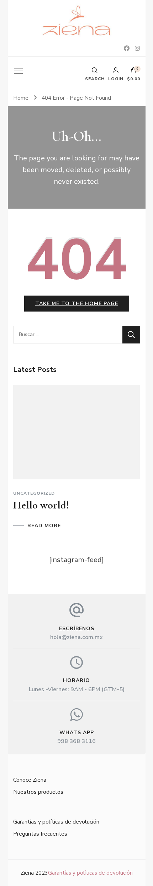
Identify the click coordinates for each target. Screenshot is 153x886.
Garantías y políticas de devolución (56, 822)
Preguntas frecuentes (40, 834)
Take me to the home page (76, 303)
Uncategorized (34, 493)
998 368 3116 (76, 741)
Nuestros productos (38, 792)
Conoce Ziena (29, 780)
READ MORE (44, 525)
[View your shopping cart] (133, 72)
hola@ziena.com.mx (76, 637)
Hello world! (41, 505)
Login (115, 78)
